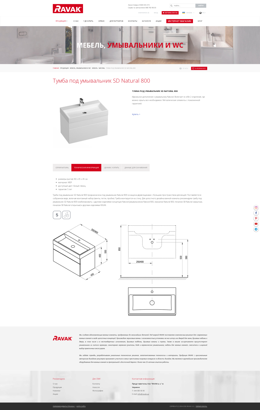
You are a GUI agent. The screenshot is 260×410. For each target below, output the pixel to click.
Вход (156, 13)
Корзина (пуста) (171, 13)
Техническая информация (86, 167)
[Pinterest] (256, 218)
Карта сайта (81, 406)
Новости (96, 387)
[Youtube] (256, 223)
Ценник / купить (111, 167)
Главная (56, 68)
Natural (102, 68)
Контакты (96, 384)
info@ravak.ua (143, 394)
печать (185, 68)
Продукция (64, 68)
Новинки (56, 390)
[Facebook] (256, 212)
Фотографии (97, 390)
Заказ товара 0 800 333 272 (139, 5)
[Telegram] (256, 229)
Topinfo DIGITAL (201, 406)
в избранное (200, 68)
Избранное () (143, 13)
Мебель (95, 68)
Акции (55, 394)
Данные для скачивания (135, 167)
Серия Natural (62, 167)
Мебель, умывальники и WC (80, 68)
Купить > (136, 114)
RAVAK (68, 8)
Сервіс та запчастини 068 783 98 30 (142, 8)
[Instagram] (256, 207)
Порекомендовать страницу (64, 406)
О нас (55, 384)
